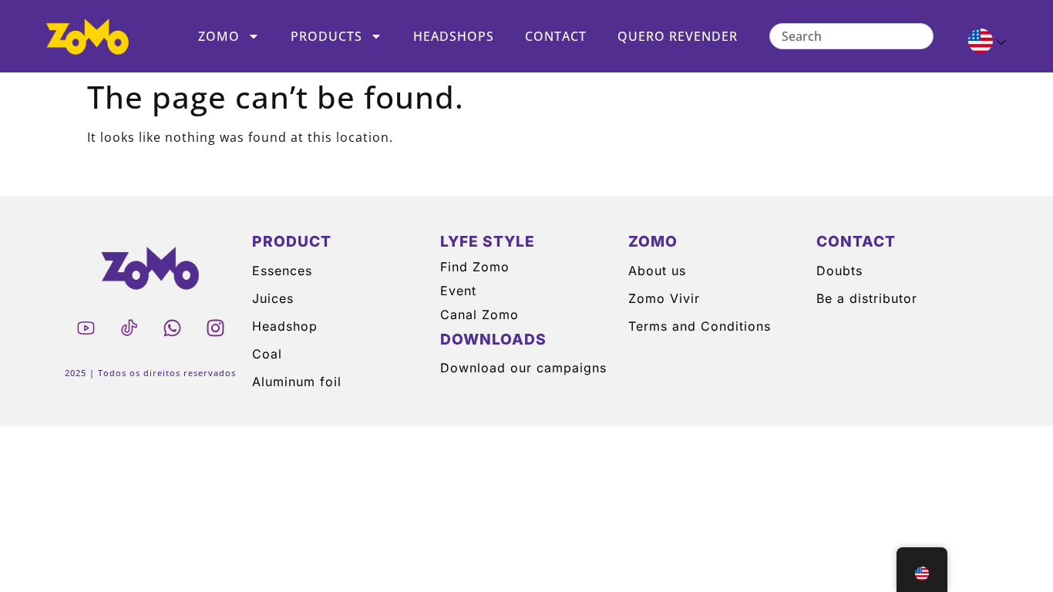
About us (657, 270)
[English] (981, 43)
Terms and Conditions (699, 326)
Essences (282, 270)
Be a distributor (866, 298)
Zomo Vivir (664, 298)
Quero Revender (677, 36)
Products (326, 36)
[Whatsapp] (172, 327)
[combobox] (851, 36)
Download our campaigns (523, 367)
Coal (267, 354)
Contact (556, 36)
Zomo (219, 36)
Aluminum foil (296, 381)
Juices (273, 298)
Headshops (453, 36)
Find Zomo (475, 266)
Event (458, 290)
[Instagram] (215, 327)
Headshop (285, 326)
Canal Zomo (479, 314)
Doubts (839, 270)
